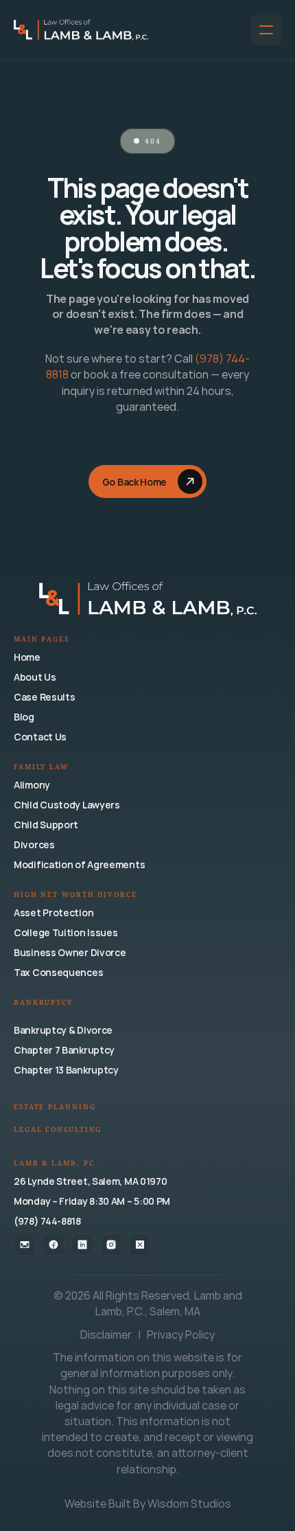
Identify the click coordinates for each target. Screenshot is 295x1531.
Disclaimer (107, 1334)
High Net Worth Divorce (75, 895)
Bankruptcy (43, 1003)
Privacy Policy (181, 1334)
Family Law (41, 767)
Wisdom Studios (189, 1503)
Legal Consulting (58, 1130)
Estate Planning (55, 1107)
